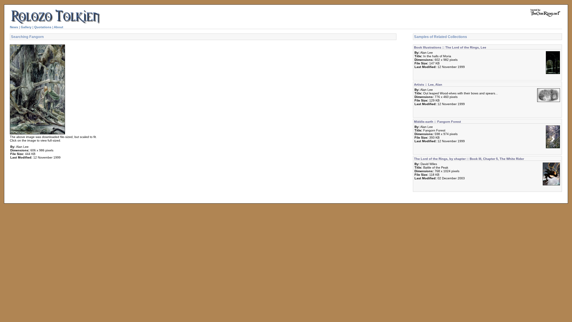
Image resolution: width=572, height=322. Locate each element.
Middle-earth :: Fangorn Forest (437, 121)
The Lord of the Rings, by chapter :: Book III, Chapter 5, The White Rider (469, 159)
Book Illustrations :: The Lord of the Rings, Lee (450, 47)
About (58, 27)
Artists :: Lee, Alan (428, 84)
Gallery (26, 27)
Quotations (42, 27)
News (14, 27)
